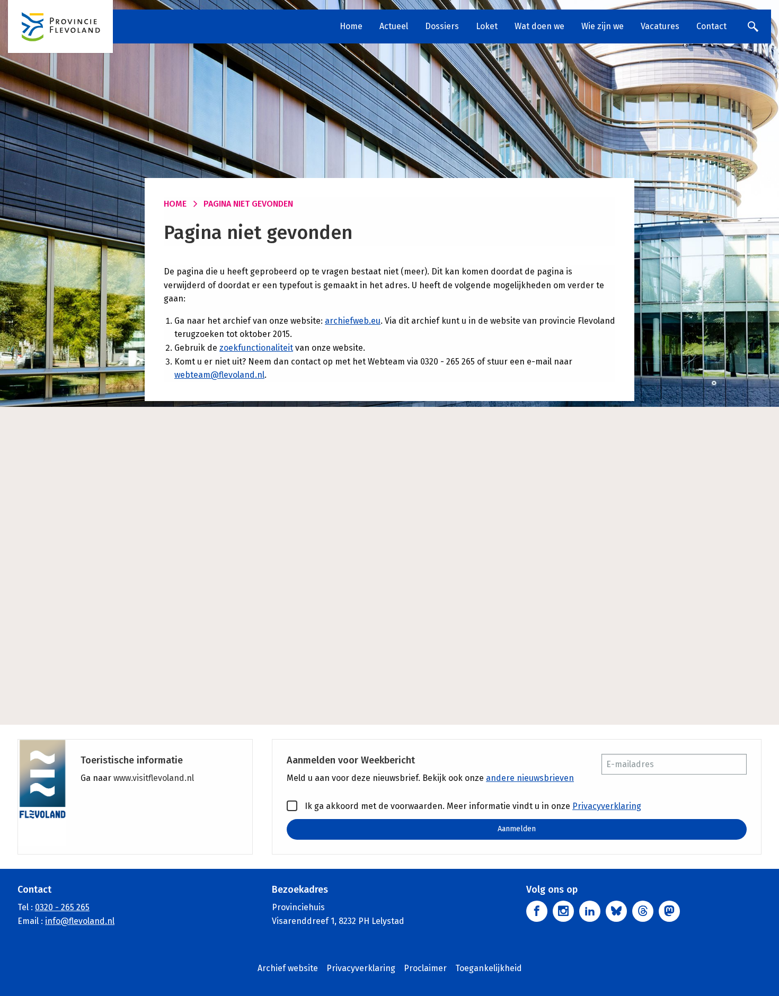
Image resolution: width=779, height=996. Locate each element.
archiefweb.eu (352, 321)
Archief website (288, 968)
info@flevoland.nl (79, 921)
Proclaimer (425, 968)
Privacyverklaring (606, 806)
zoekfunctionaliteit (256, 348)
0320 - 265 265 (62, 907)
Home (351, 26)
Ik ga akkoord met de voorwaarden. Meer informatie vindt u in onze (472, 806)
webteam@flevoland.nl (219, 375)
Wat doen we (539, 26)
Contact (711, 26)
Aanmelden (517, 828)
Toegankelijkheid (488, 968)
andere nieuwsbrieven (530, 778)
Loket (487, 26)
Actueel (393, 26)
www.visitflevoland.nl (153, 778)
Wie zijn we (602, 26)
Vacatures (660, 26)
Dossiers (442, 26)
